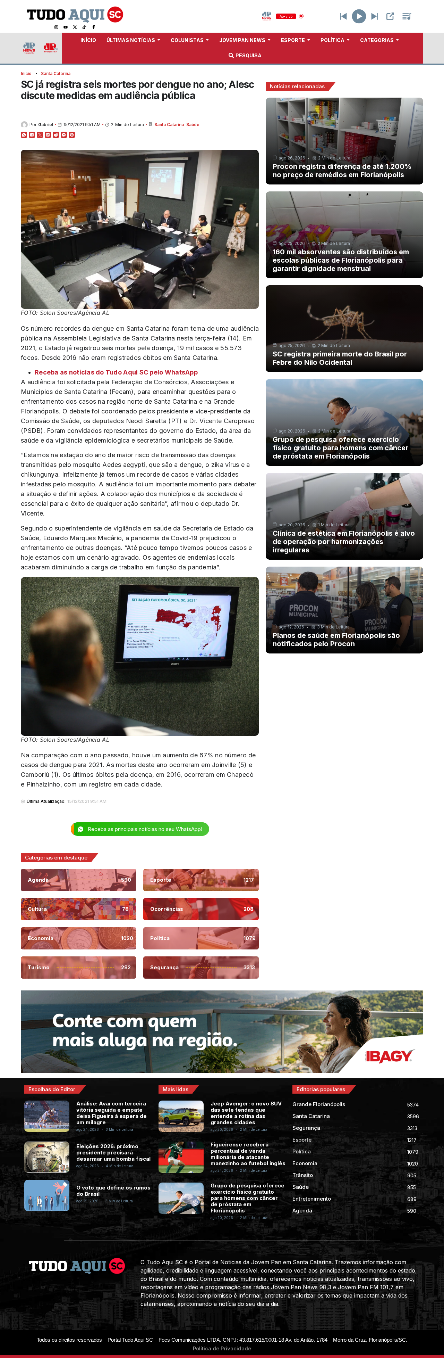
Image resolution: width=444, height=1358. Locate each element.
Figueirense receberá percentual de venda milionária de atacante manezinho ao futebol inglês (248, 1154)
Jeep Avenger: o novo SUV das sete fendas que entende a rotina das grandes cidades (246, 1113)
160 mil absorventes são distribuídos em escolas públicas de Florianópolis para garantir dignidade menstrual (341, 260)
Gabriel (45, 124)
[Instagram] (56, 27)
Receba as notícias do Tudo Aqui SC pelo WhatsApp (116, 372)
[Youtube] (65, 27)
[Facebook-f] (94, 27)
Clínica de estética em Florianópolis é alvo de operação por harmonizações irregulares (344, 541)
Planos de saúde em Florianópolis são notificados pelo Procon (336, 639)
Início (26, 73)
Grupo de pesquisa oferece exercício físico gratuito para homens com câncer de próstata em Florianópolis (340, 447)
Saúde (192, 124)
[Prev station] (374, 16)
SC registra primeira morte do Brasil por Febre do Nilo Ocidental (340, 358)
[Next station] (343, 16)
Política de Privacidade (222, 1348)
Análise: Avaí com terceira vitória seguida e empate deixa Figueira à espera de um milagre (111, 1113)
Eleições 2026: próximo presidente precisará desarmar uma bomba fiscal (113, 1152)
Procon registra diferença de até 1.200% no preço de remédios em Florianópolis (342, 170)
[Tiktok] (84, 27)
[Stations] (407, 16)
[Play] (359, 16)
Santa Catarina (55, 73)
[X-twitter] (75, 27)
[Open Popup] (390, 16)
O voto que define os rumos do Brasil (113, 1190)
